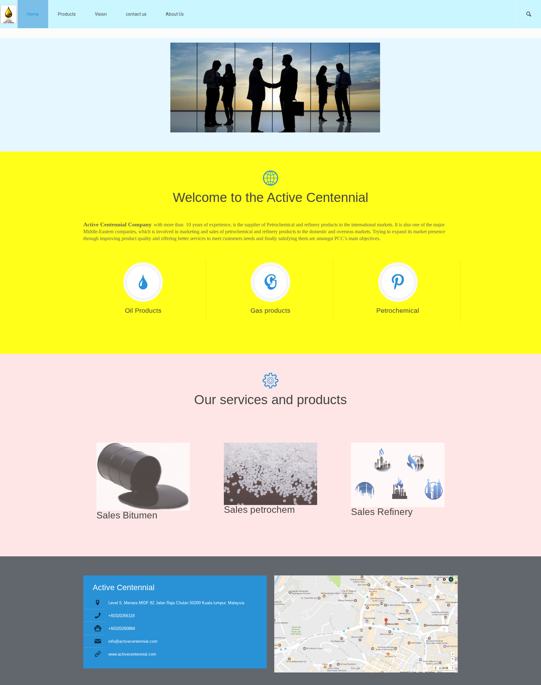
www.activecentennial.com (132, 654)
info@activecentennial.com (132, 641)
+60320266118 (121, 615)
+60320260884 (121, 628)
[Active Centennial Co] (8, 14)
